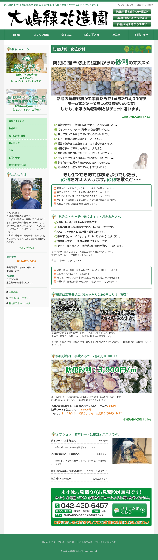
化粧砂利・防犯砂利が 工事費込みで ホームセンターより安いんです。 (26, 77)
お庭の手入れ (91, 34)
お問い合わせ (146, 5)
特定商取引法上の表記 (19, 303)
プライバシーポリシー (19, 298)
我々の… (66, 34)
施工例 (116, 34)
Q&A (11, 150)
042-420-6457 (128, 5)
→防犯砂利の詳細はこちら (137, 117)
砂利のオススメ (16, 121)
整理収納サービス (17, 165)
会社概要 (13, 292)
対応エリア (14, 143)
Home (16, 34)
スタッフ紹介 (41, 34)
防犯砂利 (13, 128)
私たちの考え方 (26, 247)
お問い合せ (141, 34)
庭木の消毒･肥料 (17, 135)
